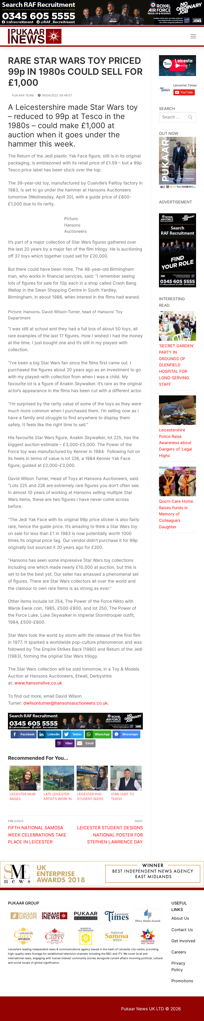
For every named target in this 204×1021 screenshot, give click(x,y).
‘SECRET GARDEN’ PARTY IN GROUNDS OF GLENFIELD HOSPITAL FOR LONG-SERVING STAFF (176, 365)
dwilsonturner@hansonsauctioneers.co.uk (65, 703)
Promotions (182, 980)
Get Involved (183, 940)
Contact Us (182, 929)
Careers (178, 951)
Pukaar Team (22, 95)
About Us (180, 918)
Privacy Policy (178, 966)
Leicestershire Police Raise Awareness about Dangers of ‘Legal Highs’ (175, 442)
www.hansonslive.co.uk (38, 682)
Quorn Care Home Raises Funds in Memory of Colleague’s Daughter (176, 514)
